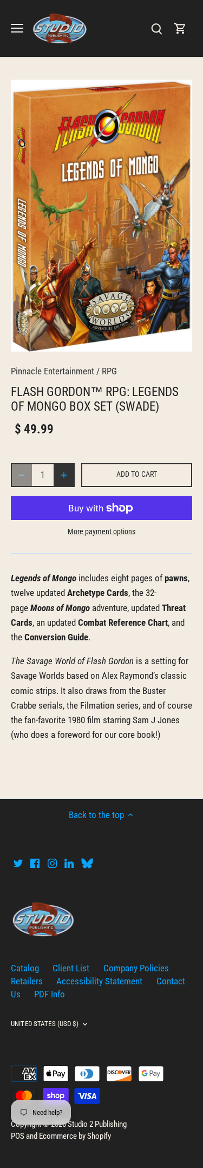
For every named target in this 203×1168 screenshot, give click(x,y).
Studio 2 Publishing (97, 1124)
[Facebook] (35, 862)
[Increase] (64, 475)
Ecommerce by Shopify (75, 1136)
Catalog (25, 968)
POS (17, 1136)
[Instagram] (52, 862)
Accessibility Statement (99, 981)
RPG (109, 371)
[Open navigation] (17, 28)
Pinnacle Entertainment (52, 371)
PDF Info (49, 994)
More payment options (101, 532)
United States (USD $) (44, 1024)
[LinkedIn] (69, 862)
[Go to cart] (180, 28)
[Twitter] (18, 862)
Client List (71, 968)
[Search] (156, 28)
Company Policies (136, 968)
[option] (101, 215)
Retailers (27, 981)
